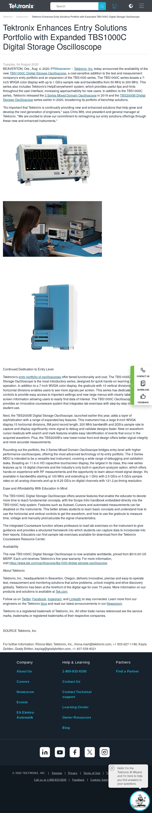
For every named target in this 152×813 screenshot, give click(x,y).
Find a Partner (127, 671)
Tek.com (61, 591)
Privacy (73, 773)
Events (22, 702)
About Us (24, 671)
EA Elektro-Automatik (26, 715)
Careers (23, 681)
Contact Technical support (76, 694)
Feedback (78, 779)
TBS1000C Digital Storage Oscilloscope (38, 73)
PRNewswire (60, 68)
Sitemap (57, 773)
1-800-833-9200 (74, 671)
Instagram (55, 599)
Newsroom (114, 603)
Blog (66, 727)
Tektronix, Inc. (83, 68)
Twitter (26, 599)
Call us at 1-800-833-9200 (50, 779)
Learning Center (75, 707)
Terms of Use (92, 773)
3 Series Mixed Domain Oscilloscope (71, 95)
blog (44, 603)
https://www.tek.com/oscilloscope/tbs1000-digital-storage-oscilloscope (58, 563)
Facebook (39, 599)
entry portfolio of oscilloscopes (40, 377)
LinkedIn (75, 599)
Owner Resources (76, 717)
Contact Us (71, 681)
